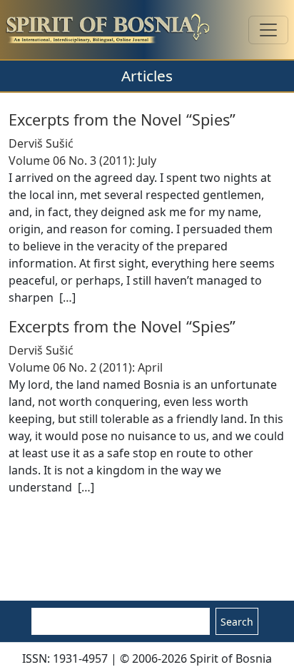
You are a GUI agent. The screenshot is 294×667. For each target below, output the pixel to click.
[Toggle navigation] (268, 30)
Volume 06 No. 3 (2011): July (82, 160)
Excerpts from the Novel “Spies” (122, 119)
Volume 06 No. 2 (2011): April (86, 367)
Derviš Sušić (41, 143)
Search (236, 621)
